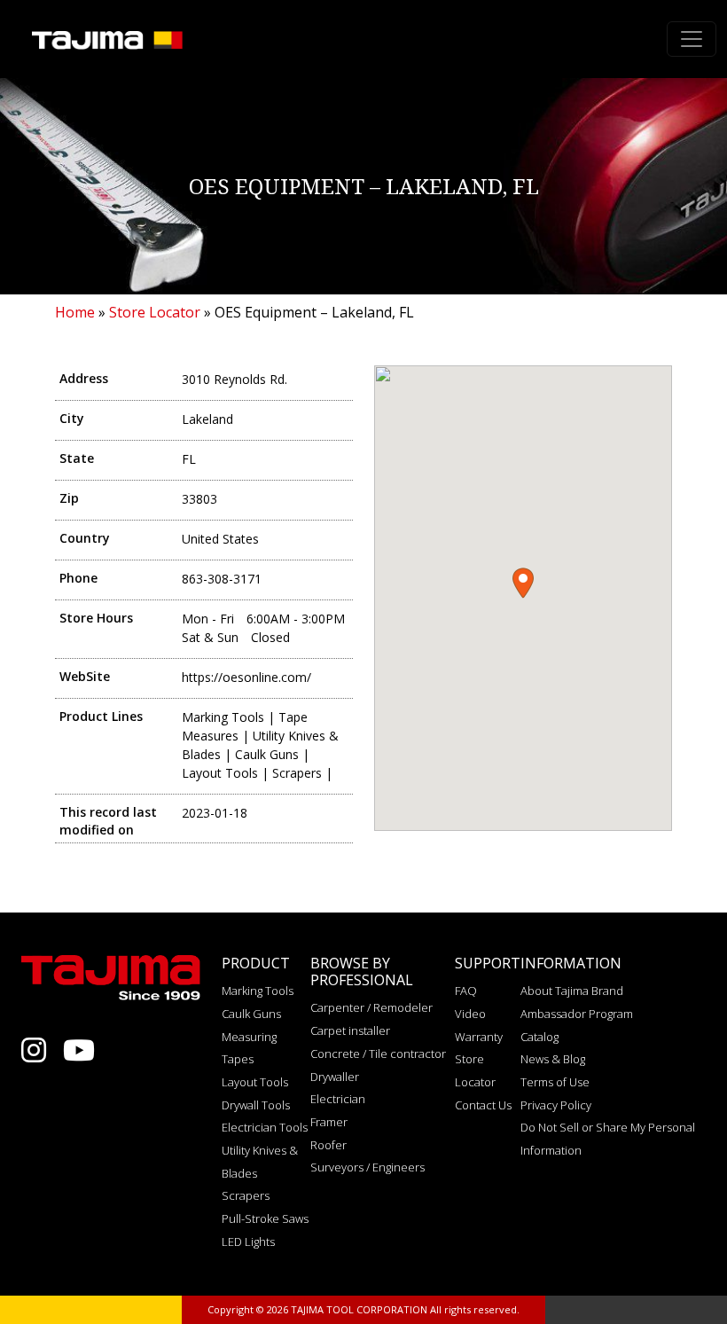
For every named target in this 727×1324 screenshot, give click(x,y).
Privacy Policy (555, 1105)
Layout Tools (255, 1082)
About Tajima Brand (571, 991)
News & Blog (552, 1059)
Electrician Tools (265, 1127)
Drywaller (334, 1077)
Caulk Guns (251, 1014)
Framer (329, 1122)
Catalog (539, 1037)
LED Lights (248, 1242)
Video (470, 1014)
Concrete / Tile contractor (378, 1054)
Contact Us (483, 1105)
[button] (523, 583)
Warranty (479, 1037)
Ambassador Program (576, 1014)
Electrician (337, 1099)
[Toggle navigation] (691, 39)
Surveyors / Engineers (367, 1167)
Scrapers (246, 1195)
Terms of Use (555, 1082)
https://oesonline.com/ (246, 677)
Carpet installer (350, 1030)
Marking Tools (257, 991)
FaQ (466, 991)
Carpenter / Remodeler (371, 1007)
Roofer (328, 1145)
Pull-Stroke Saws (265, 1218)
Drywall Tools (256, 1105)
